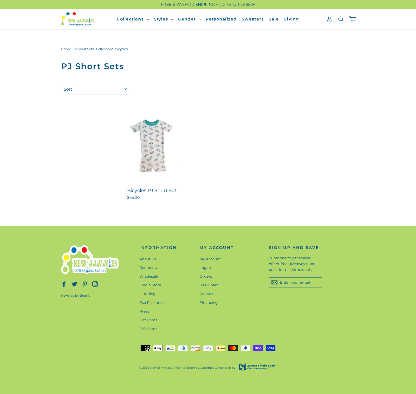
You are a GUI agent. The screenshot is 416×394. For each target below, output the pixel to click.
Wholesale (148, 276)
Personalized (221, 19)
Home (66, 49)
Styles (162, 19)
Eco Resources (152, 302)
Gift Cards (148, 320)
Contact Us (149, 267)
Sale (274, 19)
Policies (206, 294)
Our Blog (147, 294)
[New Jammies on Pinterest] (85, 283)
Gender (187, 19)
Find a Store (150, 285)
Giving (291, 19)
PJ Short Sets (83, 49)
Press (144, 311)
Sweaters (253, 19)
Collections (131, 19)
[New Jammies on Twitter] (74, 283)
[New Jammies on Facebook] (64, 283)
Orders (206, 276)
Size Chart (209, 285)
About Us (147, 259)
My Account (210, 259)
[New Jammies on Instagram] (95, 283)
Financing (209, 302)
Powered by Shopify (75, 295)
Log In (205, 267)
